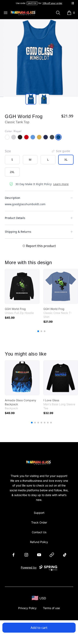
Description (12, 198)
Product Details (15, 218)
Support (39, 512)
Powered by (29, 567)
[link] (22, 286)
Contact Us (39, 532)
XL (65, 159)
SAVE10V (32, 3)
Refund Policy (39, 542)
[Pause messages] (73, 3)
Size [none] (8, 151)
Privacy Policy (27, 608)
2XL (12, 172)
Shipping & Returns (18, 231)
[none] (60, 151)
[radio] (12, 159)
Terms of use (51, 608)
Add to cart (39, 627)
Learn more (61, 184)
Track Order (39, 522)
